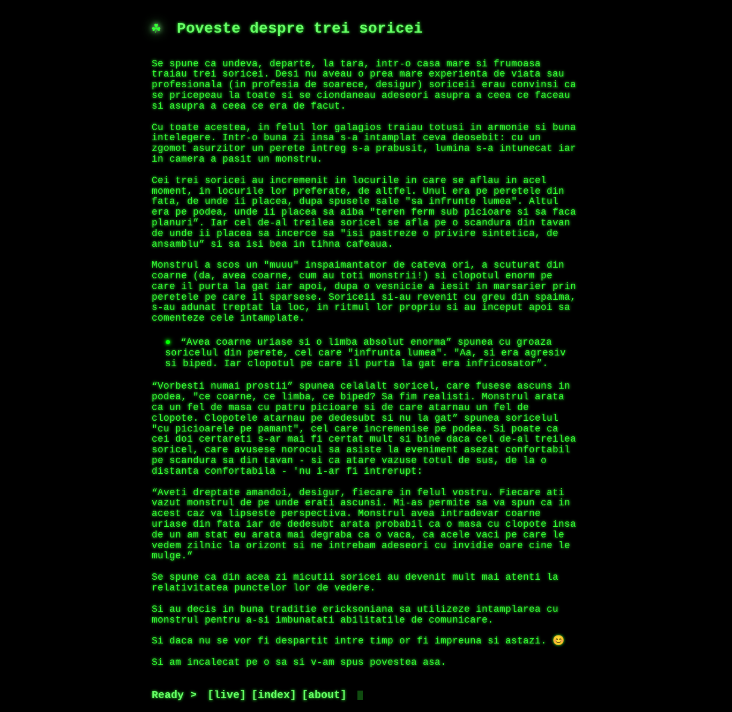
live (227, 695)
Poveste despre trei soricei (300, 29)
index (274, 695)
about (324, 695)
